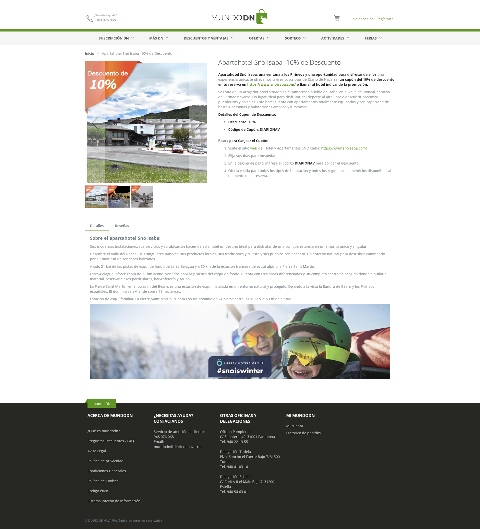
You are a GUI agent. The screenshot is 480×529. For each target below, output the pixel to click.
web (253, 148)
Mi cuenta (294, 426)
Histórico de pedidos (303, 432)
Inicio (89, 53)
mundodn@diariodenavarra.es (179, 446)
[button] (95, 123)
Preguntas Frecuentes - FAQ (111, 440)
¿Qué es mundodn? (104, 430)
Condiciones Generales (107, 470)
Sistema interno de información (114, 500)
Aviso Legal (97, 450)
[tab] (97, 226)
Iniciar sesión (363, 18)
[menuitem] (116, 38)
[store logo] (240, 16)
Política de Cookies (103, 480)
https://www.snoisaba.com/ (271, 84)
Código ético (98, 490)
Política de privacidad (106, 460)
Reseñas (122, 225)
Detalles (97, 225)
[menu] (240, 38)
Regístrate (385, 18)
